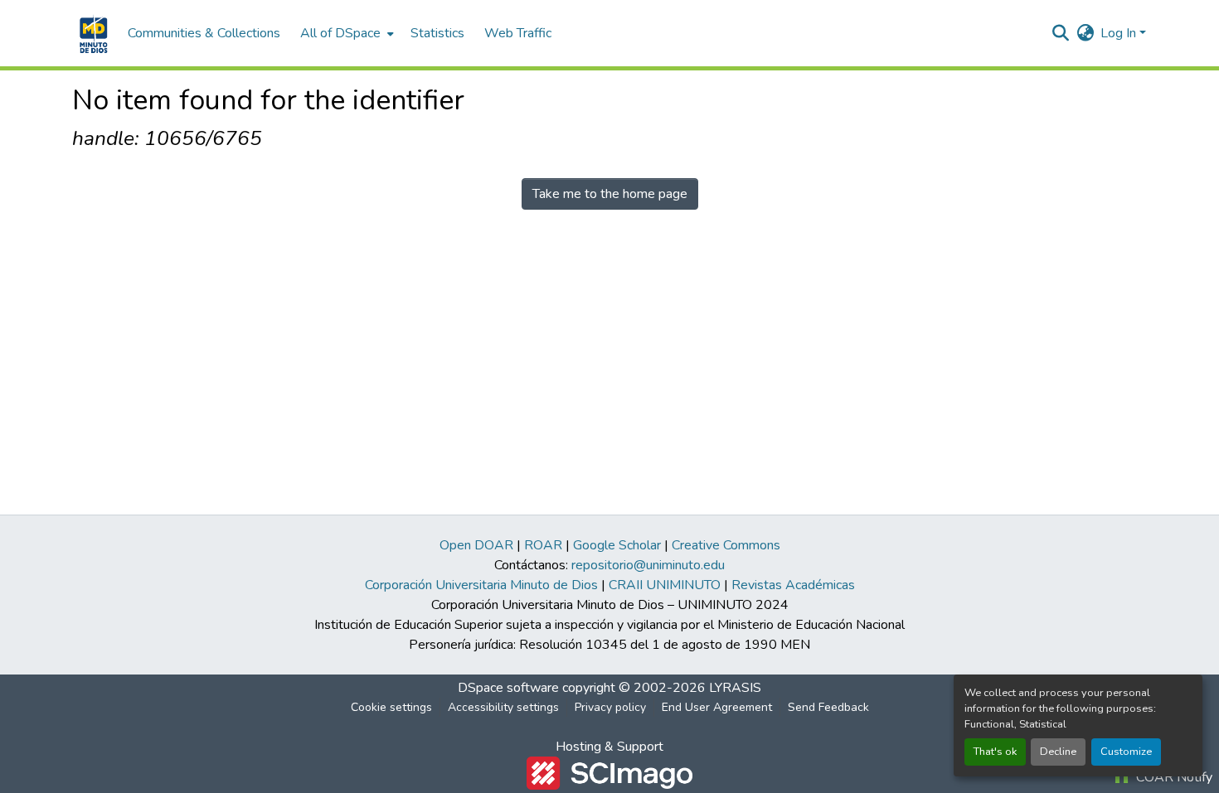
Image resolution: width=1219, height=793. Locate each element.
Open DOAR (476, 545)
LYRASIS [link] (735, 688)
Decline (1058, 751)
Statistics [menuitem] (437, 33)
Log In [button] (1119, 33)
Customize (1126, 751)
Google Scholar (617, 545)
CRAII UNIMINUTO (665, 585)
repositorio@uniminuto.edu (648, 565)
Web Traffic (517, 33)
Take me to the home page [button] (609, 194)
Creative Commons (726, 545)
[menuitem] (345, 33)
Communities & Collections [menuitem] (204, 33)
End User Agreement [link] (717, 707)
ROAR (543, 545)
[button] (91, 33)
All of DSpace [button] (340, 33)
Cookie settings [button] (391, 707)
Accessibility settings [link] (503, 707)
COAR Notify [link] (1172, 777)
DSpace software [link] (508, 688)
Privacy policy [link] (610, 707)
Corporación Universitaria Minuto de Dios (481, 585)
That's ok (995, 751)
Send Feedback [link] (828, 707)
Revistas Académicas (793, 585)
